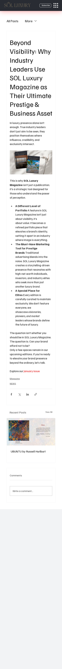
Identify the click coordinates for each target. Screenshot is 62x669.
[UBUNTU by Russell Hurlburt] (31, 432)
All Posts (12, 21)
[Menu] (56, 5)
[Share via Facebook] (11, 394)
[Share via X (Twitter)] (19, 394)
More (29, 21)
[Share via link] (35, 394)
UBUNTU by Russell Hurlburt (28, 451)
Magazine (15, 378)
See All (48, 411)
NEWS (13, 383)
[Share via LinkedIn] (27, 394)
